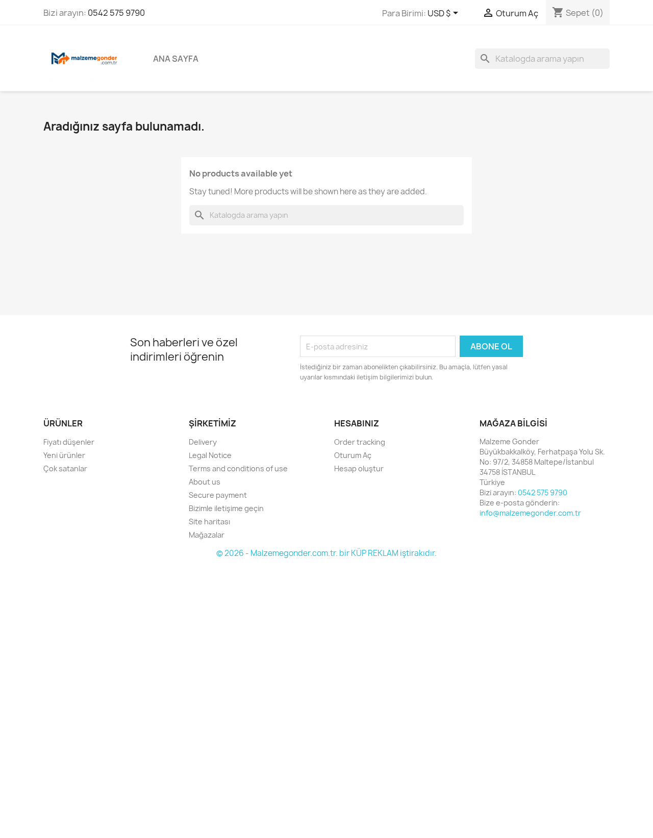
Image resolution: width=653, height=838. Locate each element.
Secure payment (218, 495)
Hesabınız (356, 423)
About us (204, 482)
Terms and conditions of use (238, 468)
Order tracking (359, 442)
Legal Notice (210, 455)
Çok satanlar (65, 468)
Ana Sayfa (175, 58)
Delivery (203, 442)
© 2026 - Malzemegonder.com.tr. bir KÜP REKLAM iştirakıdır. (326, 553)
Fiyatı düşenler (68, 442)
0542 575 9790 (116, 12)
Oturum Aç (352, 455)
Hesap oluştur (359, 468)
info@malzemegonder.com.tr (530, 513)
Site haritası (209, 521)
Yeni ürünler (64, 455)
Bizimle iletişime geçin (226, 508)
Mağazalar (206, 535)
